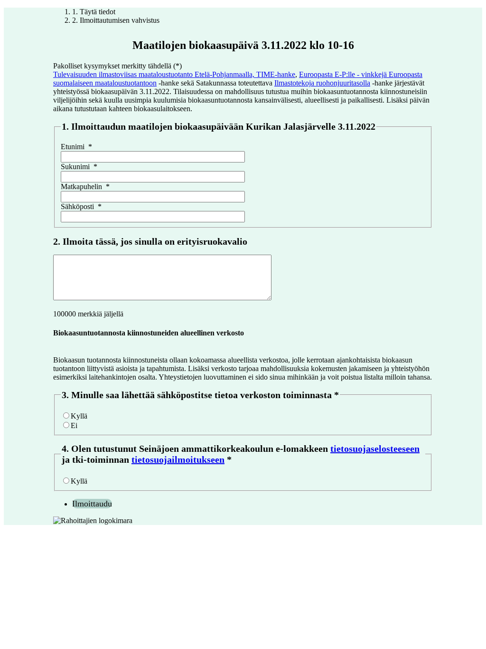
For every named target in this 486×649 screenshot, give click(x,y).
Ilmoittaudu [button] (92, 503)
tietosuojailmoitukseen (177, 459)
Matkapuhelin (85, 186)
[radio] (66, 415)
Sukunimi (79, 166)
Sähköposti (81, 206)
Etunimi (76, 147)
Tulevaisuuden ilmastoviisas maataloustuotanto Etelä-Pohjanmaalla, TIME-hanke (174, 74)
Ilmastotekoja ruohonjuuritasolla (322, 83)
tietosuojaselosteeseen (375, 448)
